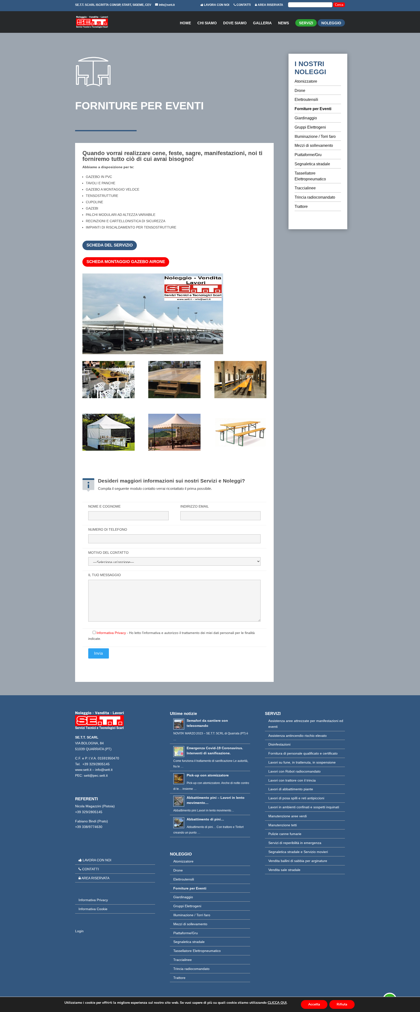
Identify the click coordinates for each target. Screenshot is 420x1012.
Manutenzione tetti (282, 825)
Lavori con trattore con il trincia (292, 780)
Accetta (314, 1004)
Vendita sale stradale (284, 870)
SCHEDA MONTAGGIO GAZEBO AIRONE (126, 261)
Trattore (301, 206)
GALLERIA (262, 23)
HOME (185, 23)
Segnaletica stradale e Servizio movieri (298, 852)
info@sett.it (104, 770)
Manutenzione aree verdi (287, 816)
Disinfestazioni (279, 744)
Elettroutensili (306, 99)
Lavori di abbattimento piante (290, 789)
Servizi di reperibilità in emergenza (294, 843)
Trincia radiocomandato (315, 197)
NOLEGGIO (331, 24)
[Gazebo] (108, 433)
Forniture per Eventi (313, 109)
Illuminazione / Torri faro (315, 136)
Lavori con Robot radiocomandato (294, 771)
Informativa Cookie (93, 909)
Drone (300, 90)
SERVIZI (306, 24)
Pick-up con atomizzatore (208, 775)
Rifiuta (342, 1004)
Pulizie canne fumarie (284, 834)
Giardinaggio (306, 118)
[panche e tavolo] (240, 433)
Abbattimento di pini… (205, 819)
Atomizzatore (306, 81)
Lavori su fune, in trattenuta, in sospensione (302, 762)
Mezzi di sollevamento (314, 145)
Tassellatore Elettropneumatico (197, 951)
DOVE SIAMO (235, 23)
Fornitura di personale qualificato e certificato (303, 753)
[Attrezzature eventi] (108, 380)
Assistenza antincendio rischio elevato (297, 736)
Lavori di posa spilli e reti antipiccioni (296, 798)
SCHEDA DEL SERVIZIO (110, 245)
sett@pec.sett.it (96, 775)
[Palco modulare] (174, 380)
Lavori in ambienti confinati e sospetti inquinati (303, 807)
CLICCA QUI (277, 1003)
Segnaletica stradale (312, 164)
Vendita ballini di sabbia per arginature (297, 861)
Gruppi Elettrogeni (310, 127)
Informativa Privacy (111, 633)
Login (79, 931)
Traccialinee (305, 188)
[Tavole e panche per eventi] (240, 380)
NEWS (283, 23)
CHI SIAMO (207, 23)
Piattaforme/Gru (308, 155)
